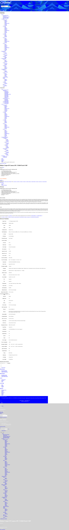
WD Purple (6, 500)
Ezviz (2, 384)
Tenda (6, 503)
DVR (4, 460)
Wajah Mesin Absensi (4, 375)
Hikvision (6, 441)
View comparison (2, 529)
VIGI (5, 475)
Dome (2, 161)
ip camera (37, 181)
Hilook (6, 462)
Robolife (3, 386)
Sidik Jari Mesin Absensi (5, 376)
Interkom (3, 390)
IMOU (2, 385)
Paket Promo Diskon (6, 434)
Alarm (4, 77)
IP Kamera (10, 181)
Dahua (2, 160)
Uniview (6, 446)
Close (1, 413)
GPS (3, 84)
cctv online (27, 181)
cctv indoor (17, 181)
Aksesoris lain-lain (6, 506)
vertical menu (4, 430)
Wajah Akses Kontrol (4, 371)
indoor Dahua (33, 181)
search (9, 6)
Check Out (1, 412)
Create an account (2, 426)
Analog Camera (5, 439)
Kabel (4, 78)
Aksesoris (1, 388)
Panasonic (6, 451)
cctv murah (24, 181)
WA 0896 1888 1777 (39, 215)
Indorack (6, 516)
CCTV (2, 159)
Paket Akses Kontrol (6, 437)
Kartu (4, 477)
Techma (6, 445)
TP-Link (6, 505)
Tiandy (6, 459)
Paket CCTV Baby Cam (6, 436)
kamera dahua (2, 182)
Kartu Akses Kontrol (4, 370)
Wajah (4, 479)
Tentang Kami (3, 367)
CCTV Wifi (2, 383)
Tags (2, 184)
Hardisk (3, 393)
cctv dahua (14, 181)
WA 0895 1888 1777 (34, 215)
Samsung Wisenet (7, 443)
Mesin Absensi (2, 373)
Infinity (6, 450)
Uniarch (6, 453)
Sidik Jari (4, 482)
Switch (2, 394)
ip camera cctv (40, 181)
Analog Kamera (4, 379)
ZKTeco (6, 478)
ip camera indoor (44, 181)
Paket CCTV (5, 435)
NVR (2, 381)
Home (2, 158)
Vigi (5, 455)
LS (5, 511)
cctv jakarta (20, 181)
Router (4, 517)
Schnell (6, 444)
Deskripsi (3, 183)
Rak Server (3, 392)
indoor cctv (30, 181)
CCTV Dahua (10, 215)
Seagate (6, 499)
